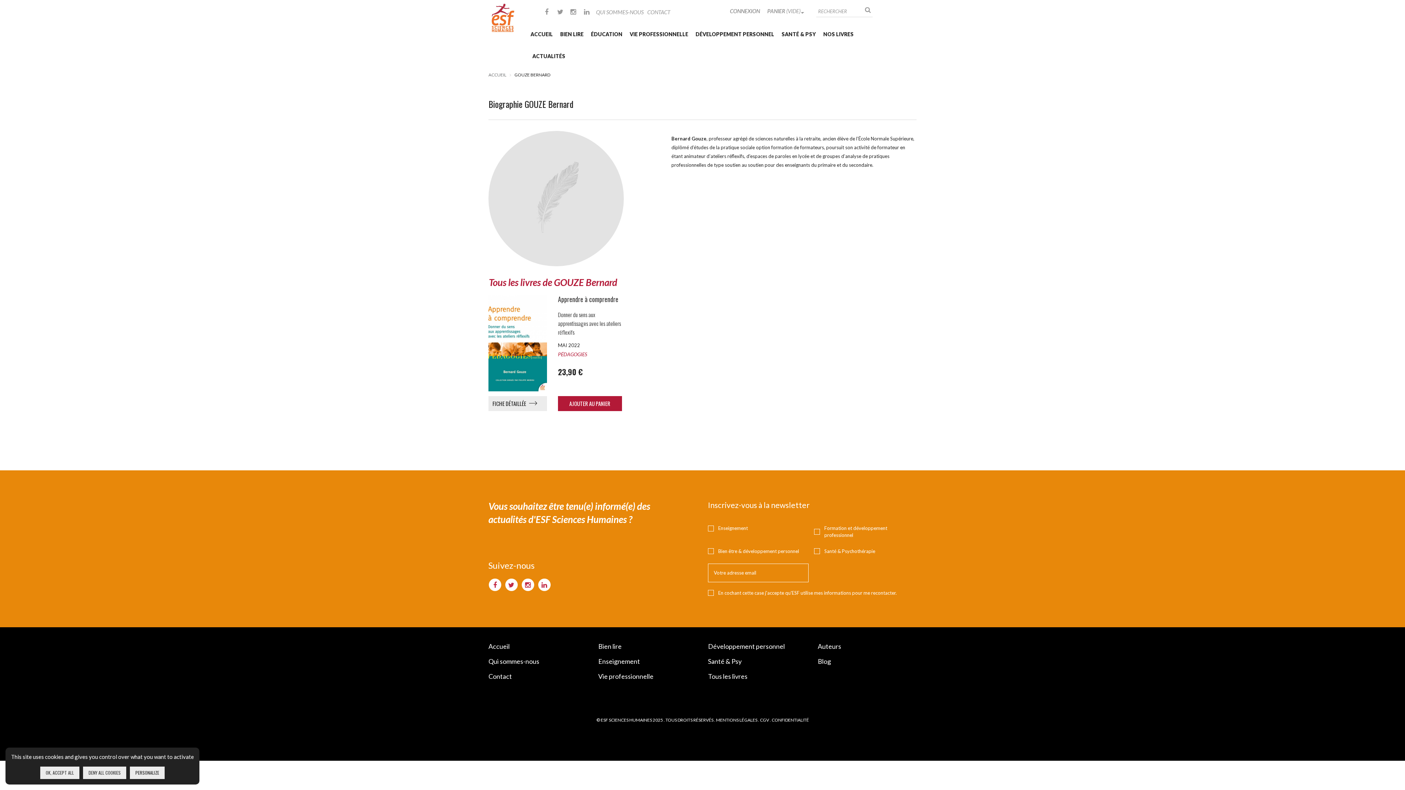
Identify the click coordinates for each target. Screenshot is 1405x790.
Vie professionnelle (659, 34)
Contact (658, 12)
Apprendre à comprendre (588, 299)
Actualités (548, 56)
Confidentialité (790, 720)
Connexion (745, 11)
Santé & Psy (799, 34)
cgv (764, 720)
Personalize (147, 773)
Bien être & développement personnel (758, 551)
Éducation (606, 34)
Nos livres (838, 34)
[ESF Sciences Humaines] (503, 18)
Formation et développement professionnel (855, 531)
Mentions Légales (736, 720)
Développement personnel (735, 34)
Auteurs (829, 646)
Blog (824, 661)
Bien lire (572, 34)
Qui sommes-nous (620, 12)
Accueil (542, 34)
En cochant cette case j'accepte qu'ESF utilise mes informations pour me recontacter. (807, 593)
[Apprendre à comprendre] (515, 343)
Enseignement (733, 528)
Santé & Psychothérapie (849, 551)
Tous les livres (728, 676)
